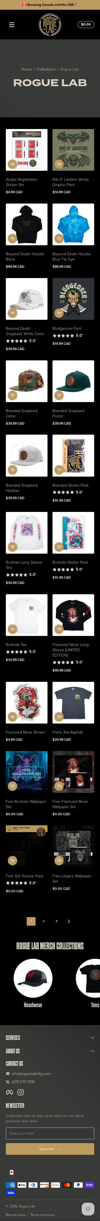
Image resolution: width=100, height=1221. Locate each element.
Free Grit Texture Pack (24, 875)
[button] (85, 25)
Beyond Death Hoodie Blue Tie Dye (71, 256)
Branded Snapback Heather (22, 487)
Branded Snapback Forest (68, 413)
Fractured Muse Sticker (25, 732)
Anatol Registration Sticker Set (22, 182)
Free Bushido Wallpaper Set (26, 804)
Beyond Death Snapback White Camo (25, 331)
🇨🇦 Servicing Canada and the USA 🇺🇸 (50, 5)
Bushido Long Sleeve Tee (24, 564)
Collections (46, 69)
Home (26, 69)
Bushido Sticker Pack (70, 562)
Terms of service (42, 1214)
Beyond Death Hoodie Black (25, 256)
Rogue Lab (69, 69)
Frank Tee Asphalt (67, 732)
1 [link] (31, 921)
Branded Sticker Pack (70, 485)
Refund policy (16, 1214)
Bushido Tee (16, 644)
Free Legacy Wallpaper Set (71, 878)
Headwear (33, 1005)
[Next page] (69, 921)
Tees (95, 1005)
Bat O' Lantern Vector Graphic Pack (70, 182)
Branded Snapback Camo (22, 413)
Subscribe (46, 1148)
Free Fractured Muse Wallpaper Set (70, 804)
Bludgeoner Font (66, 328)
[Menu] (12, 25)
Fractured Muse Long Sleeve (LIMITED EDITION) (70, 650)
